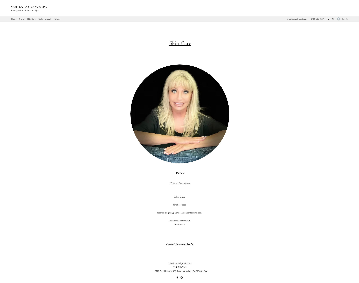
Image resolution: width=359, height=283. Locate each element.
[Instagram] (332, 19)
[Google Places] (328, 19)
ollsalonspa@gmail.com (297, 19)
